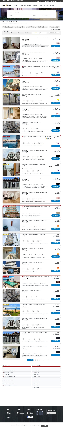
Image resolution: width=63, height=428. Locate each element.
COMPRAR (16, 5)
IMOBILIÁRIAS (35, 5)
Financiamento (44, 1)
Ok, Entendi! (44, 425)
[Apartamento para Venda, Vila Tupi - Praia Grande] (32, 113)
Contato (59, 1)
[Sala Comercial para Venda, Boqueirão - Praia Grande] (32, 127)
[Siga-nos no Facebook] (37, 412)
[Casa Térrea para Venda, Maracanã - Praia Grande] (32, 183)
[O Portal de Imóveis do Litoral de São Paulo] (6, 6)
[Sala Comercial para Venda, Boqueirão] (11, 127)
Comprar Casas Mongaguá (8, 378)
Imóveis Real (36, 385)
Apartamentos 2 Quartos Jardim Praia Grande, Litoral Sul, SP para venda (31, 27)
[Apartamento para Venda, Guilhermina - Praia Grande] (32, 71)
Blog (48, 1)
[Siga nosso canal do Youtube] (42, 414)
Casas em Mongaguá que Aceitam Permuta (10, 385)
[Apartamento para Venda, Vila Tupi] (11, 113)
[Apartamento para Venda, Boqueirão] (11, 352)
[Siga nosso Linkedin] (40, 414)
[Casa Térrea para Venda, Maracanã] (11, 183)
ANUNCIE (52, 5)
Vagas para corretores (20, 413)
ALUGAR (21, 5)
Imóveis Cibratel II (36, 374)
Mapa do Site (29, 412)
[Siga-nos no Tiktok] (40, 412)
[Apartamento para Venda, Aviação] (11, 85)
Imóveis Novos (9, 413)
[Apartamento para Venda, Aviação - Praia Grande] (32, 85)
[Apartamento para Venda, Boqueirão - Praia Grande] (32, 352)
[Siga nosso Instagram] (42, 412)
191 (47, 360)
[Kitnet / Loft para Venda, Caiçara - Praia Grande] (32, 99)
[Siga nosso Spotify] (37, 414)
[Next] (19, 43)
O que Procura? (39, 1)
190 (44, 360)
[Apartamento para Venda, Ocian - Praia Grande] (32, 57)
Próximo (50, 360)
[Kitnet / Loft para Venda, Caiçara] (11, 99)
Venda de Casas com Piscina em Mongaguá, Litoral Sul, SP (54, 27)
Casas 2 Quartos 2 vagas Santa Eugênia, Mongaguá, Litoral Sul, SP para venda (43, 27)
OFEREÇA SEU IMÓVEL (44, 5)
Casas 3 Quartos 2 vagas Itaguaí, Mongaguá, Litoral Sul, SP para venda (8, 27)
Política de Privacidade (30, 413)
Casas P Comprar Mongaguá (8, 372)
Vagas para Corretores (53, 1)
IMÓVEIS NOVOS (27, 5)
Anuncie (18, 412)
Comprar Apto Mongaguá (7, 374)
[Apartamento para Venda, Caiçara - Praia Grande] (32, 310)
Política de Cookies (36, 425)
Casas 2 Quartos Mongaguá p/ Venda (9, 376)
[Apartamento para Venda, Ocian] (11, 57)
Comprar (8, 411)
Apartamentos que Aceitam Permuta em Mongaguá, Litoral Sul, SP (20, 27)
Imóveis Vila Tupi (36, 372)
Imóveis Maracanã (36, 387)
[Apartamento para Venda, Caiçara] (11, 310)
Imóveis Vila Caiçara (37, 376)
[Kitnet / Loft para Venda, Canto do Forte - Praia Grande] (32, 43)
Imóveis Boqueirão (36, 378)
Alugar (8, 412)
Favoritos (8, 417)
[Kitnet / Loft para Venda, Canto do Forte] (11, 43)
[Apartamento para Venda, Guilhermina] (11, 71)
